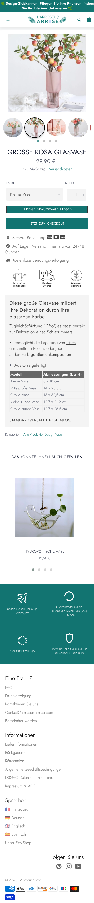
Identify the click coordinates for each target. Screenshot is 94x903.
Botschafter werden (21, 721)
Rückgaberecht (17, 753)
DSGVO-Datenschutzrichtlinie (29, 777)
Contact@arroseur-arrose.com (29, 713)
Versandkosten (60, 169)
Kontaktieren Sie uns (21, 704)
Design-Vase (53, 434)
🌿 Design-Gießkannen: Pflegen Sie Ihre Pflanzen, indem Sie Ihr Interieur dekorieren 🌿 (47, 6)
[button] (33, 569)
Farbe (10, 183)
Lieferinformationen (21, 744)
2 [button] (44, 141)
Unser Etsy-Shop (18, 843)
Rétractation (14, 761)
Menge (70, 183)
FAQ (9, 687)
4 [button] (56, 141)
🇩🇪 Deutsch (15, 818)
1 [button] (38, 141)
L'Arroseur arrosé (29, 880)
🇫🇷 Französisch (17, 809)
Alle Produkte (32, 434)
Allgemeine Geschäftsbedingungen (34, 769)
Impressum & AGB (20, 786)
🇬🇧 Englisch (15, 826)
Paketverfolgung (18, 696)
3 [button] (50, 141)
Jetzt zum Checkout (47, 223)
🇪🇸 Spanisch (15, 834)
